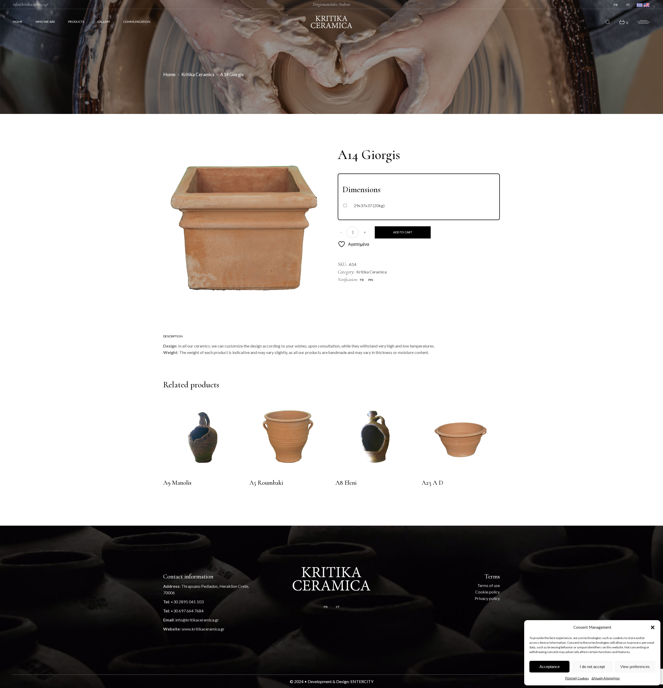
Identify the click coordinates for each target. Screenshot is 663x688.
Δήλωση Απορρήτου (606, 678)
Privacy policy (487, 598)
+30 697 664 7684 (187, 610)
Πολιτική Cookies (577, 678)
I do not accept (592, 666)
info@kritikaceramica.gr (30, 4)
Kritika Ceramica (371, 271)
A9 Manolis (177, 483)
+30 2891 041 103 (187, 601)
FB (616, 4)
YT (628, 4)
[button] (652, 627)
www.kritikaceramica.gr (203, 628)
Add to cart (402, 232)
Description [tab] (173, 336)
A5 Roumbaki (266, 483)
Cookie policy (487, 591)
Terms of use (488, 585)
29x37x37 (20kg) (369, 205)
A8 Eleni (346, 483)
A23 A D (432, 483)
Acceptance (549, 666)
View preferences (635, 666)
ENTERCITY (361, 681)
